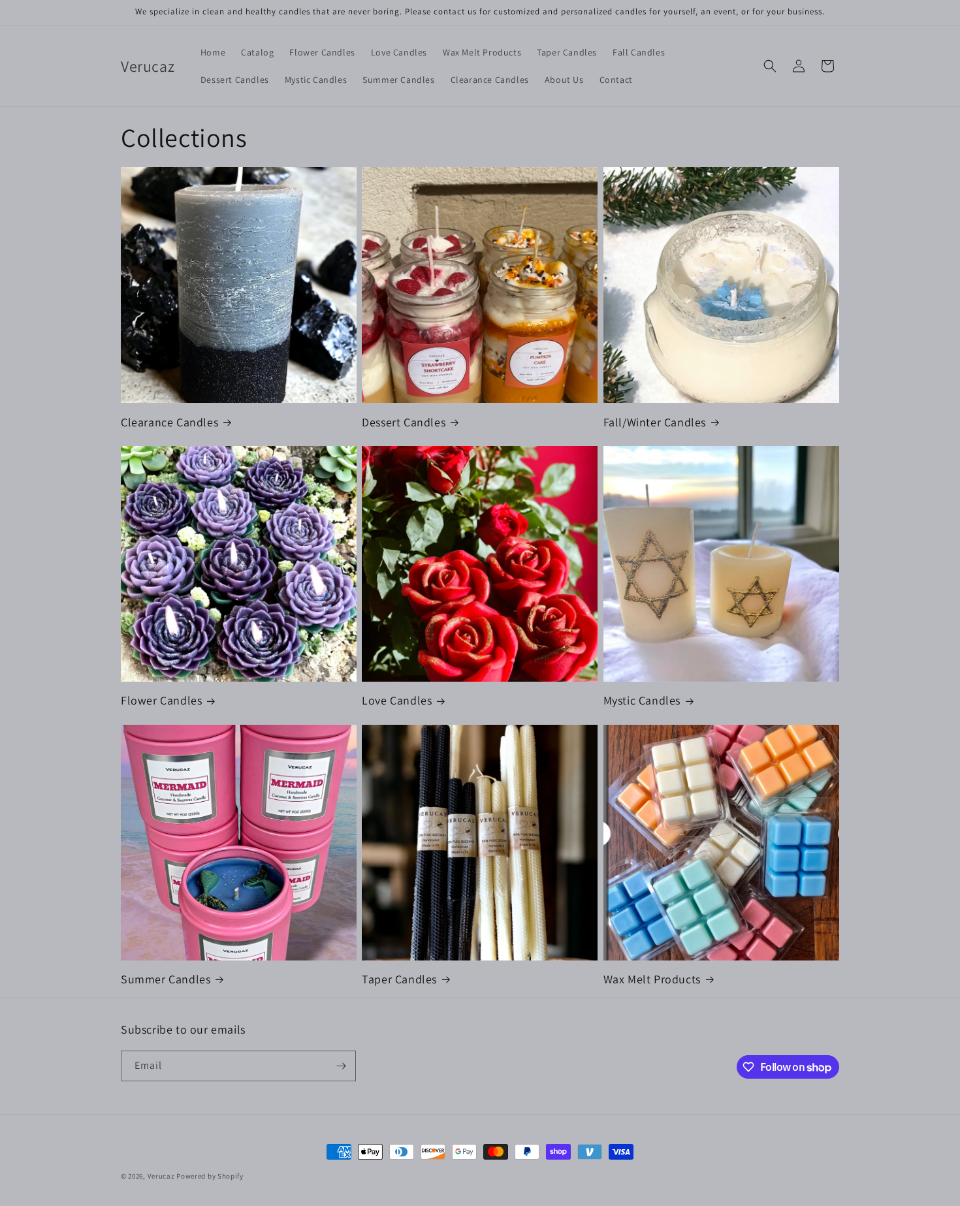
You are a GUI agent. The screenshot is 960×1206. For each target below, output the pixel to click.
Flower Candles (161, 700)
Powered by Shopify (210, 1176)
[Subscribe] (341, 1066)
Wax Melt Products (652, 979)
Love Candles (397, 700)
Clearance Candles (169, 422)
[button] (770, 66)
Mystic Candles (641, 700)
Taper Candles (399, 979)
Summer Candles (165, 979)
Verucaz (161, 1176)
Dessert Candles (403, 422)
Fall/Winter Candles (654, 422)
